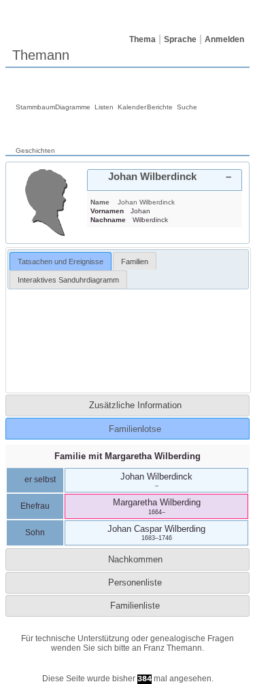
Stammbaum (35, 107)
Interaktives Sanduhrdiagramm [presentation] (68, 280)
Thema (142, 39)
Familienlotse (135, 429)
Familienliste (135, 605)
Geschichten (35, 150)
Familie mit (127, 456)
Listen (104, 107)
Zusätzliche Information (135, 405)
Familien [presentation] (134, 261)
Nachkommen (135, 559)
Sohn (35, 532)
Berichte (160, 107)
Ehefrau (35, 506)
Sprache (180, 39)
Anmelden (224, 39)
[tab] (164, 180)
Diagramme (72, 107)
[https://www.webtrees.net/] (128, 667)
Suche (187, 107)
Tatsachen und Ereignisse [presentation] (60, 261)
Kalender (132, 107)
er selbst (39, 479)
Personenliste (135, 582)
